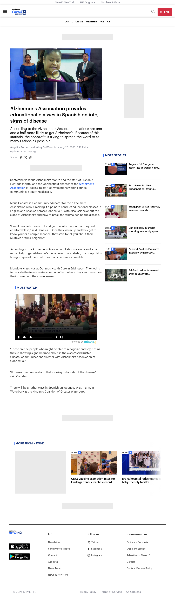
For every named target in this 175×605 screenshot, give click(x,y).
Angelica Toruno (19, 147)
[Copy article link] (30, 157)
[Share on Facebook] (20, 157)
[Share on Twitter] (25, 157)
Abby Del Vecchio (46, 147)
